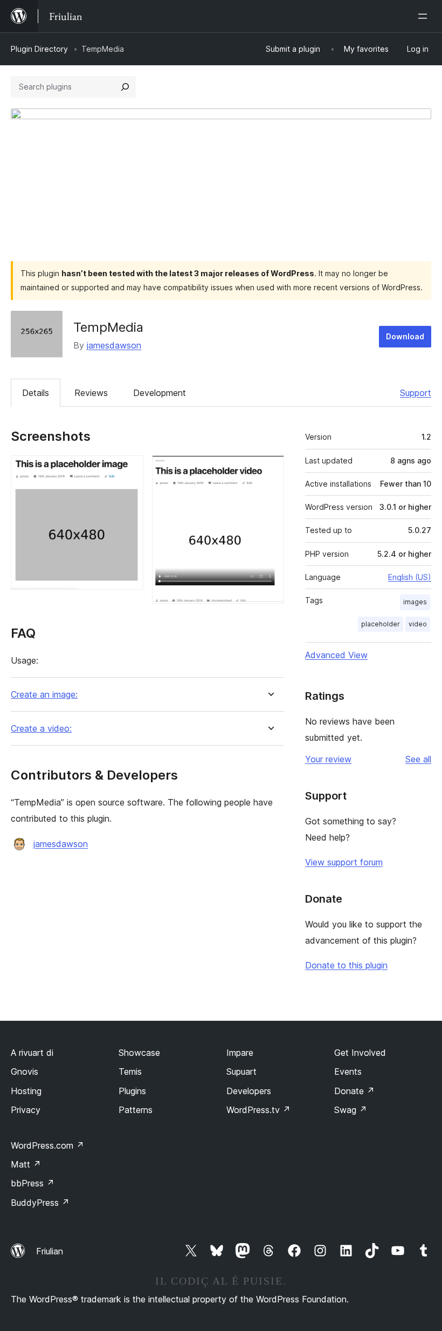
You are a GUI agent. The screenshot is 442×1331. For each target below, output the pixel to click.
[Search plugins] (125, 87)
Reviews (91, 392)
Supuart (241, 1071)
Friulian (49, 1251)
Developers (248, 1091)
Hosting (26, 1091)
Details (35, 392)
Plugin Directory (39, 48)
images (415, 602)
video (418, 624)
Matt (26, 1164)
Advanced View (336, 655)
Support (415, 392)
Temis (130, 1071)
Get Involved (360, 1052)
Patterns (136, 1109)
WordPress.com (47, 1145)
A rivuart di (32, 1052)
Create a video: (41, 728)
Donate (354, 1091)
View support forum (344, 862)
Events (348, 1071)
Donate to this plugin (346, 965)
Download (405, 336)
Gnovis (24, 1071)
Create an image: (44, 695)
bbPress (32, 1183)
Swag (350, 1109)
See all (418, 759)
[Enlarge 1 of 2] (128, 470)
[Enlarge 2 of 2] (269, 470)
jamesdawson (114, 345)
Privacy (25, 1109)
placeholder (380, 624)
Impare (239, 1052)
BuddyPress (40, 1202)
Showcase (139, 1052)
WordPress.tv (258, 1109)
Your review (328, 759)
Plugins (132, 1091)
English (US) (409, 577)
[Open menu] (425, 16)
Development (159, 392)
